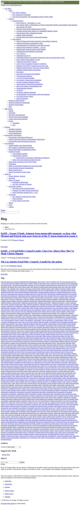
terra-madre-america (54, 424)
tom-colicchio (42, 427)
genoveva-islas (15, 350)
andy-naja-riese (66, 287)
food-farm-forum (27, 339)
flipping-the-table (13, 338)
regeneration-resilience (53, 390)
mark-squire (68, 373)
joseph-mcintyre (62, 364)
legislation (10, 367)
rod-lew (35, 403)
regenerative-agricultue (24, 392)
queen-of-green (48, 389)
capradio (36, 308)
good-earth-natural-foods (53, 350)
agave (49, 283)
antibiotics (4, 290)
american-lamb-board (54, 287)
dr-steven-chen (32, 327)
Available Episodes (15, 129)
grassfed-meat (41, 352)
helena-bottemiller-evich (42, 359)
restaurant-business (15, 401)
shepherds (34, 411)
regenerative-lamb (48, 394)
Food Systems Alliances (24, 76)
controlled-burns (32, 318)
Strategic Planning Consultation (19, 103)
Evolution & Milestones (20, 182)
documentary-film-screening (54, 325)
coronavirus (49, 318)
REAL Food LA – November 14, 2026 (28, 23)
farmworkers (13, 336)
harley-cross (48, 353)
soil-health (68, 415)
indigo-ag (64, 360)
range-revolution (21, 390)
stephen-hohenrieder (25, 418)
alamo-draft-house (51, 285)
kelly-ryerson (41, 366)
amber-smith (44, 287)
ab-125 (57, 282)
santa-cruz (65, 406)
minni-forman (18, 378)
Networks (12, 178)
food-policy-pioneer (70, 345)
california (31, 299)
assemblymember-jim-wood (9, 292)
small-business (14, 413)
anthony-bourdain (60, 289)
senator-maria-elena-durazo (41, 410)
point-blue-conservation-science (33, 387)
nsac (29, 381)
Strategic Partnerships (16, 105)
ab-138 (6, 283)
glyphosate (30, 350)
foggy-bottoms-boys (68, 338)
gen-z (67, 348)
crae (2, 320)
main (68, 371)
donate (3, 327)
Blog (10, 107)
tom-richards (59, 427)
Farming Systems (14, 152)
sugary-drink (5, 420)
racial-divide (66, 389)
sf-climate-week (71, 410)
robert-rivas (12, 403)
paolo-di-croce (19, 385)
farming (53, 334)
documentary (41, 325)
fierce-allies (38, 336)
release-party (52, 397)
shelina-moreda (25, 411)
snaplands (17, 415)
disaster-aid (26, 325)
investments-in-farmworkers (22, 362)
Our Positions (9, 143)
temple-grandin (35, 424)
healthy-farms (29, 357)
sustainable (35, 420)
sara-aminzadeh (13, 408)
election (38, 329)
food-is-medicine (33, 345)
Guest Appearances (15, 133)
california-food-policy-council (60, 303)
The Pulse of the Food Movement (23, 188)
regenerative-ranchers (13, 396)
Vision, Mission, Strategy (17, 176)
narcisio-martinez (57, 378)
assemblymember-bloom (68, 290)
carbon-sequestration (45, 308)
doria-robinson (9, 327)
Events (11, 121)
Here (2, 3)
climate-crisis (71, 311)
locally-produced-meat (8, 371)
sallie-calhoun (5, 406)
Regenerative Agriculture (13, 135)
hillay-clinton (70, 359)
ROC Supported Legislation (21, 15)
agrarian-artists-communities (69, 283)
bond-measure (8, 297)
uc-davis (52, 429)
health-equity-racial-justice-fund (34, 355)
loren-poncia (32, 371)
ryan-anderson (10, 404)
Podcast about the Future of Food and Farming (31, 37)
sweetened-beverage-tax (62, 422)
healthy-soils (18, 359)
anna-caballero (11, 289)
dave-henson (19, 324)
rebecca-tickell (41, 390)
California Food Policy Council (26, 62)
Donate (11, 111)
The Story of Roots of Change (22, 184)
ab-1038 (52, 282)
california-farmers (6, 303)
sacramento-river (36, 404)
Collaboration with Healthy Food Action (29, 52)
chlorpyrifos (65, 310)
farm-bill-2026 (57, 332)
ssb (72, 417)
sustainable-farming (12, 422)
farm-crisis (65, 332)
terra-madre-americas (67, 424)
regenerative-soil (41, 396)
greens (47, 352)
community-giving (31, 317)
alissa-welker (26, 287)
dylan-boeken (62, 327)
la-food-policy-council (55, 366)
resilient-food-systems (60, 399)
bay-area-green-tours (11, 294)
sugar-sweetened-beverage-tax (54, 418)
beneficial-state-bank (62, 294)
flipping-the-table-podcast (26, 338)
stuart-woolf (41, 418)
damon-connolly (44, 322)
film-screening (47, 336)
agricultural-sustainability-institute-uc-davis (25, 285)
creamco (16, 320)
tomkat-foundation (6, 429)
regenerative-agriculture (38, 392)
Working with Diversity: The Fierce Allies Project (32, 68)
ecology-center (19, 329)
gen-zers (72, 348)
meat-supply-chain (65, 374)
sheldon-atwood (15, 411)
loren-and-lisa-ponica (21, 371)
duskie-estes (53, 327)
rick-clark (66, 401)
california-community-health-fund (26, 301)
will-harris (34, 438)
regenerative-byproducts (64, 392)
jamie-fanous (72, 362)
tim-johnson (28, 427)
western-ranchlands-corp (64, 436)
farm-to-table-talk (30, 334)
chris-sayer (73, 310)
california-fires (16, 303)
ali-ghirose (11, 287)
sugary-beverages (69, 418)
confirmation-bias (60, 317)
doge (64, 325)
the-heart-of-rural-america (70, 425)
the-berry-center (31, 425)
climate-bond (37, 311)
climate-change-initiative (58, 311)
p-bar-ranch (4, 385)
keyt (46, 366)
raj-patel (7, 390)
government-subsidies (7, 352)
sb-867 (58, 408)
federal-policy (21, 336)
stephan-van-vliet (13, 418)
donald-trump (71, 325)
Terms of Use (9, 494)
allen (32, 287)
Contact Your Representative (18, 119)
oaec (64, 381)
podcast (20, 387)
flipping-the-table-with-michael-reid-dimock (48, 338)
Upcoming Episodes (15, 131)
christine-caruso (5, 311)
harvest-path (56, 353)
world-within (72, 438)
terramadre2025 (12, 425)
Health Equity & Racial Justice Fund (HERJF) (31, 49)
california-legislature (46, 304)
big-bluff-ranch (5, 296)
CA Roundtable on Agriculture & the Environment (33, 94)
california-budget (63, 299)
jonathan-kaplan (44, 364)
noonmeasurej (5, 381)
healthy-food (38, 357)
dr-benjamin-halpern (21, 327)
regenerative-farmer (23, 394)
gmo (44, 350)
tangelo (72, 422)
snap (6, 415)
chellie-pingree (57, 310)
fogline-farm (4, 339)
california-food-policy (44, 303)
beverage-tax (73, 294)
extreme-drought (33, 332)
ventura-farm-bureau (41, 434)
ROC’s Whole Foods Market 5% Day (28, 60)
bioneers (28, 296)
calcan (13, 299)
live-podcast (28, 369)
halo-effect (32, 353)
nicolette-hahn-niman (57, 380)
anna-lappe (28, 289)
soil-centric (61, 415)
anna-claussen (20, 289)
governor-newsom (30, 352)
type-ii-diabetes (44, 429)
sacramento (27, 404)
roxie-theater (70, 403)
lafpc (63, 366)
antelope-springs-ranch (48, 289)
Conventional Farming (19, 154)
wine (38, 438)
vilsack (62, 434)
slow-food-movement (50, 411)
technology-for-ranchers (15, 424)
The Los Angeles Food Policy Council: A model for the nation (31, 261)
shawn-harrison (5, 411)
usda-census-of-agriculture (66, 432)
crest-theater (37, 320)
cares (53, 308)
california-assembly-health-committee (46, 299)
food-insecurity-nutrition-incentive (17, 345)
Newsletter (8, 484)
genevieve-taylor (6, 350)
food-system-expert (31, 346)
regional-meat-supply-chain (39, 397)
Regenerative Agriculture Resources (21, 137)
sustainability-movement (23, 420)
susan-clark (12, 420)
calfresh (26, 299)
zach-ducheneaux (6, 439)
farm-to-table (21, 334)
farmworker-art (60, 334)
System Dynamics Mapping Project (28, 82)
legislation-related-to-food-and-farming (26, 367)
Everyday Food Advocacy (17, 115)
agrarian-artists (55, 283)
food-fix (53, 343)
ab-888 (16, 283)
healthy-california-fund (8, 357)
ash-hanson (23, 290)
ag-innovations (42, 283)
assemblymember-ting (63, 292)
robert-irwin (4, 403)
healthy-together (27, 359)
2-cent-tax (16, 282)
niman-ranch (68, 380)
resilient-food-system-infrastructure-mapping (39, 399)
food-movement (52, 345)
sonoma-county (5, 417)
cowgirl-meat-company (70, 318)
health (14, 355)
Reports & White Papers (17, 101)
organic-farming (52, 383)
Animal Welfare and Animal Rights (20, 146)
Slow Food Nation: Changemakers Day (29, 86)
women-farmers (50, 438)
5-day (47, 282)
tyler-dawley (25, 429)
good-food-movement (68, 350)
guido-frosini (25, 353)
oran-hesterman (42, 383)
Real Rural (20, 72)
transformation (16, 429)
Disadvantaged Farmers (24, 88)
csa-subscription (58, 320)
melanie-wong (11, 376)
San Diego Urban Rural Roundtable (28, 74)
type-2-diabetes (34, 429)
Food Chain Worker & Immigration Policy (22, 150)
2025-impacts (33, 282)
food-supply (13, 346)
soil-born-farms (52, 415)
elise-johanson (60, 329)
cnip (58, 313)
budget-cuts (25, 297)
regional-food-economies (65, 396)
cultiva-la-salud (68, 320)
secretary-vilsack (6, 410)
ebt (13, 329)
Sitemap (7, 497)
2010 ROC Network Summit (25, 78)
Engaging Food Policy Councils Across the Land (32, 66)
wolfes (43, 438)
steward (34, 418)
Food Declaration (22, 99)
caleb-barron (19, 299)
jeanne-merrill (13, 364)
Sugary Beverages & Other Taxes (19, 172)
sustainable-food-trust (35, 422)
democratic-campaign (41, 324)
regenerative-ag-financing (8, 392)
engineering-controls (58, 331)
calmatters (13, 308)
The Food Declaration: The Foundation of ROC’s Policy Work (32, 17)
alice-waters (18, 287)
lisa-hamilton (20, 369)
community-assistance (7, 317)
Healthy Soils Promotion (24, 35)
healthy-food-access (48, 357)
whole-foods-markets (12, 438)
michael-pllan (59, 376)
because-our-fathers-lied (25, 294)
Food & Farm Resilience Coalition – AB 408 (30, 47)
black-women (68, 296)
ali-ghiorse (4, 287)
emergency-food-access (17, 331)
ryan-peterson (19, 404)
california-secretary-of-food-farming (67, 306)
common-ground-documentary (61, 315)
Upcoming (15, 123)
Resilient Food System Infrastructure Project (31, 29)
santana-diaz (4, 408)
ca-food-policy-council (51, 297)
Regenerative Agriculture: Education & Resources (33, 158)
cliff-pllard (29, 311)
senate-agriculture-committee (24, 410)
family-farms (43, 332)
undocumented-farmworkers (13, 431)
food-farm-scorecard (69, 339)
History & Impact (14, 180)
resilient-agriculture (7, 399)
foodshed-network (13, 348)
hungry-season (27, 360)
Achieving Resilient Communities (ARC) (29, 43)
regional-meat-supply (24, 397)
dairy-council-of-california (30, 322)
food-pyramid (5, 346)
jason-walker (5, 364)
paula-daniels (61, 385)
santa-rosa (72, 406)
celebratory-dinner (40, 310)
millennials (10, 378)
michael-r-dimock (69, 376)
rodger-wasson (43, 403)
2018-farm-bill (24, 282)
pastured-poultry (37, 385)
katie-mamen (32, 366)
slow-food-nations (62, 411)
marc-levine (41, 373)
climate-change (46, 311)
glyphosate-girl (38, 350)
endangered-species (46, 331)
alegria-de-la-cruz (63, 285)
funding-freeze (34, 348)
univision (31, 432)
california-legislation (33, 304)
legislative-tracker (56, 367)
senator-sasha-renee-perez (58, 410)
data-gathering (10, 324)
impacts (40, 360)
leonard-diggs (75, 367)
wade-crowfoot (23, 436)
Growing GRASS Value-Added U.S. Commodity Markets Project (37, 31)
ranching (13, 390)
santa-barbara (58, 406)
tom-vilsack (66, 427)
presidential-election (14, 389)
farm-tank (72, 332)
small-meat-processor (32, 413)
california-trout (5, 308)
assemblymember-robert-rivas (47, 292)
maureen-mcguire (35, 374)
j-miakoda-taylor (39, 362)
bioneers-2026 (35, 296)
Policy (11, 11)
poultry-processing (73, 387)
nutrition (33, 381)
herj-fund (53, 359)
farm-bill (49, 332)
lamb (67, 366)
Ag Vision (19, 90)
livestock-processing (57, 369)
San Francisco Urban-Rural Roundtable (29, 84)
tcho (6, 424)
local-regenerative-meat (71, 369)
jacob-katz (47, 362)
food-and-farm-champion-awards (24, 341)
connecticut (13, 318)
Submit (22, 462)
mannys (23, 373)
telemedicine (27, 424)
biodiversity (14, 296)
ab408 (35, 283)
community (74, 315)
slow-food (40, 411)
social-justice (25, 415)
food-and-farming (21, 343)
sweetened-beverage (48, 422)
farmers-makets (45, 334)
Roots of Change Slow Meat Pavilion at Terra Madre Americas (36, 41)
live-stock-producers (39, 369)
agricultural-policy (6, 285)
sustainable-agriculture (45, 420)
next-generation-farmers (43, 380)
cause (32, 310)
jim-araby (21, 364)
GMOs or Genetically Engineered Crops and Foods (25, 166)
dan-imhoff (52, 322)
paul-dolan (45, 385)
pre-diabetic (4, 389)
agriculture (42, 285)
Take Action (8, 109)
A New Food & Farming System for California (31, 64)
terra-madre (44, 424)
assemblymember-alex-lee (35, 290)
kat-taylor (16, 366)
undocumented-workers (47, 431)
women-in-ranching (61, 438)
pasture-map (27, 385)
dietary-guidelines (6, 325)
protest (33, 389)
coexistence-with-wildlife (14, 315)
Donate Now (6, 454)
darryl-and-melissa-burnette (64, 322)
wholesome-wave (25, 438)
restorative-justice (26, 401)
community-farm (20, 317)
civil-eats (17, 311)
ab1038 (21, 283)
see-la (13, 410)
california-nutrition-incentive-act (62, 304)
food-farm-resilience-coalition (53, 339)
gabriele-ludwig (61, 348)
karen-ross (9, 366)
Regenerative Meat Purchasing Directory (22, 141)
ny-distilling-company (56, 381)
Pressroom (12, 195)
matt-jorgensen (24, 374)
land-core (72, 366)
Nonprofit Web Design (8, 503)
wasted (31, 436)
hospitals (7, 360)
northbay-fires (23, 381)
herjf (58, 359)
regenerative (64, 390)
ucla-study (73, 429)
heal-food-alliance (66, 353)
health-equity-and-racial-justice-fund (55, 355)
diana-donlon (72, 324)
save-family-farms (46, 408)
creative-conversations (26, 320)
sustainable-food (23, 422)
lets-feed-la (12, 369)
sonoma (74, 415)
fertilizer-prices (30, 336)
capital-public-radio (27, 308)
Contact (11, 207)
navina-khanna (20, 380)
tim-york (35, 427)
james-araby (64, 362)
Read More (4, 247)
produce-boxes (25, 389)
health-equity (20, 355)
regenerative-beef (51, 392)
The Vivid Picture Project (24, 96)
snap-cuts (11, 415)
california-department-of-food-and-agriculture (51, 301)
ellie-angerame (5, 331)
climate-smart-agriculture (8, 313)
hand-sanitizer (40, 353)
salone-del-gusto (15, 406)
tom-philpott (51, 427)
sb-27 (54, 408)
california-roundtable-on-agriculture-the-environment (39, 306)
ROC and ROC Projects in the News (24, 197)
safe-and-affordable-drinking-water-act (54, 404)
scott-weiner (71, 408)
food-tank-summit (71, 346)
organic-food (61, 383)
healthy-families (20, 357)
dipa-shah (15, 325)
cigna (12, 311)
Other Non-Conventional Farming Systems (26, 160)
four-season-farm (25, 348)
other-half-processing (72, 383)
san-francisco (24, 406)
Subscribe (12, 113)
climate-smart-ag (36, 313)
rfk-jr (33, 401)
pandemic (11, 385)
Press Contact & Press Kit (20, 201)
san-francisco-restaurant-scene (38, 406)
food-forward (61, 343)
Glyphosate (12, 164)
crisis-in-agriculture (47, 320)
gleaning (23, 350)
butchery (32, 297)
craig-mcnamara (9, 320)
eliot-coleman (51, 329)
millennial (4, 378)
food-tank (49, 346)
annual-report (36, 289)
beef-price (44, 294)
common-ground (46, 315)
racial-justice (74, 389)
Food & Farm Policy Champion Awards (29, 33)
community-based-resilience (45, 317)
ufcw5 (3, 431)
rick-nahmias (73, 401)
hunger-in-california (16, 360)
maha (65, 371)
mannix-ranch (16, 373)
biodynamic (21, 296)
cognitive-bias (27, 315)
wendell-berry (52, 436)
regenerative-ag (73, 390)
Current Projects (17, 21)
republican (60, 397)
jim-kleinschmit (29, 364)
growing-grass (16, 353)
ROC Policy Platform (19, 13)
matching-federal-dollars (12, 374)
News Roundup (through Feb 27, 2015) (25, 193)
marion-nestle (60, 373)
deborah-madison (29, 324)
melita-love (29, 376)
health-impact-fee (72, 355)
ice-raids (34, 360)
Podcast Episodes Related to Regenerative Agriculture (27, 139)
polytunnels (63, 387)
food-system (21, 346)
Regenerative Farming (19, 156)
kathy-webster (23, 366)
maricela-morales (51, 373)
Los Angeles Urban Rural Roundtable (28, 80)
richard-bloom (45, 401)
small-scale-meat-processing (62, 413)
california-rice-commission (14, 306)
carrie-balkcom (73, 308)
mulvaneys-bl (34, 378)
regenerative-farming (35, 394)
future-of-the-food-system (48, 348)
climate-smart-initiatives (23, 313)
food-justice (42, 345)
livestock (48, 369)
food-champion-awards (34, 343)
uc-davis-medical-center (62, 429)
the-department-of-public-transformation (49, 425)
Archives (3, 447)
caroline (66, 308)
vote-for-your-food (12, 436)
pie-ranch (15, 387)
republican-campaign (70, 397)
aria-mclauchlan (12, 290)
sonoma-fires (22, 417)
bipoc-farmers (48, 296)
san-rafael (50, 406)
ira (32, 362)
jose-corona (53, 364)
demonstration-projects (55, 324)
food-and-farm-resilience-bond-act (60, 341)
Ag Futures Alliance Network (26, 92)
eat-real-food (8, 329)
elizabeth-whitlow (70, 329)
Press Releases (17, 199)
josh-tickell (71, 364)
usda (56, 432)
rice (39, 401)
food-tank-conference (58, 346)
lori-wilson (39, 371)
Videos (11, 203)
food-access (9, 341)
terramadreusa (22, 425)
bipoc (42, 296)
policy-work (56, 387)
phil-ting (9, 387)
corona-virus (41, 318)
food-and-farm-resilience (41, 341)
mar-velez (35, 373)
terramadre (4, 425)
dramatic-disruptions (43, 327)
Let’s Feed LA (21, 54)
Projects (11, 19)
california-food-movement (29, 303)
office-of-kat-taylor (21, 383)
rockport (30, 403)
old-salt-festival (32, 383)
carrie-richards (5, 310)
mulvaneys (26, 378)
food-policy (60, 345)
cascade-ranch (14, 310)
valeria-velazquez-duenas (26, 434)
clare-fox (23, 311)
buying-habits (40, 297)
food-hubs (68, 343)
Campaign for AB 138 (23, 56)
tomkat (73, 427)
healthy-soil (72, 357)
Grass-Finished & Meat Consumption (21, 168)
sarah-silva (37, 408)
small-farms (22, 413)
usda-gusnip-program (11, 434)
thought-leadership (6, 427)
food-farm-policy (38, 339)
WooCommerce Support (45, 354)
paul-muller (52, 385)
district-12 (34, 325)
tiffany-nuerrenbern (18, 427)
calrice (19, 308)
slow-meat (72, 411)
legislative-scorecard (44, 367)
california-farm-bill (71, 301)
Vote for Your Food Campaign (18, 117)
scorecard (64, 408)
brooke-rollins (17, 297)
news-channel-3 (30, 380)
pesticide (67, 385)
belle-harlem (51, 294)
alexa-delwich (73, 285)
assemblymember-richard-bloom (28, 292)
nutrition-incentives (43, 381)
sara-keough (30, 408)
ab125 (26, 283)
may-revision (45, 374)
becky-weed (37, 294)
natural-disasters (11, 380)
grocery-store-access (67, 352)
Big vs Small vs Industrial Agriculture (21, 148)
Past (13, 125)
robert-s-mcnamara (21, 403)
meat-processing (54, 374)
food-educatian (46, 343)
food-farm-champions (15, 339)
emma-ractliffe (29, 331)
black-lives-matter (58, 296)
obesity (68, 381)
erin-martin (24, 332)
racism (3, 390)
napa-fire (48, 378)
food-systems (41, 346)
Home (7, 227)
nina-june (75, 380)
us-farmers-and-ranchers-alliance (45, 432)
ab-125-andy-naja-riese (67, 282)
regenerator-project (52, 396)
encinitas (37, 331)
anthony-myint (70, 289)
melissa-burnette (21, 376)
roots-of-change (61, 403)
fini (66, 336)
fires (69, 336)
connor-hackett (22, 318)
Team (10, 205)
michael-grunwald (49, 376)
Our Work (8, 9)
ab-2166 (11, 283)
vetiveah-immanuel (53, 434)
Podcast (7, 127)
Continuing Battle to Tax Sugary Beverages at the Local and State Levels (40, 58)
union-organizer (59, 431)
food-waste (4, 348)
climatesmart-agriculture (49, 313)
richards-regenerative (56, 401)
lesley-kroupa (5, 369)
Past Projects (16, 39)
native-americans (67, 378)
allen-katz (37, 287)
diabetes (64, 324)
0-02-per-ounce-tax (7, 282)
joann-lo (36, 364)
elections (44, 329)
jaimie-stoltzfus (55, 362)
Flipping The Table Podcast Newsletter (25, 190)
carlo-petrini (59, 308)
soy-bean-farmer (32, 417)
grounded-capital (6, 353)
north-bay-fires (14, 381)
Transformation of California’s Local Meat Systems (33, 45)
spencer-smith (66, 417)
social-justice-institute (35, 415)
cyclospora (4, 322)
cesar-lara (49, 310)
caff (9, 299)
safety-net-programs (72, 404)
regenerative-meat (59, 394)
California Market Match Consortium (28, 70)
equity (19, 332)
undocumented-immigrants (31, 431)
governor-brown (20, 352)
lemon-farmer (66, 367)
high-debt (63, 359)
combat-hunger (36, 315)
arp (19, 290)
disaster (20, 325)
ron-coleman (52, 403)
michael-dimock (38, 376)
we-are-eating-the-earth (40, 436)
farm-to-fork (12, 334)
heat (33, 359)
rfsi (37, 401)
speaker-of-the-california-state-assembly (49, 417)
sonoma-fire (14, 417)
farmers (38, 334)
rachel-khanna (57, 389)
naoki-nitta (42, 378)
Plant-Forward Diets (15, 170)
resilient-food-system (19, 399)
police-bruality (47, 387)
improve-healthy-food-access (52, 360)
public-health (39, 389)
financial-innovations (58, 336)
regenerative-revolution (28, 396)
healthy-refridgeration (61, 357)
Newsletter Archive (15, 186)
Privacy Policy (9, 491)
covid (55, 318)
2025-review (41, 282)
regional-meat (13, 397)
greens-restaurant (55, 352)
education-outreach (30, 329)
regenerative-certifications (9, 394)
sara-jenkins (22, 408)
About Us (8, 174)
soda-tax (45, 415)
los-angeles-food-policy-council (53, 371)
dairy (20, 322)
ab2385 (30, 283)
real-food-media (32, 390)
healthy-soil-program (7, 359)
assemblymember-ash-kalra (52, 290)
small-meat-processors (46, 413)
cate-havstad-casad (25, 310)
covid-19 (60, 318)
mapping (28, 373)
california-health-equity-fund (17, 304)
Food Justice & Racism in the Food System (23, 162)
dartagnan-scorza (13, 322)
